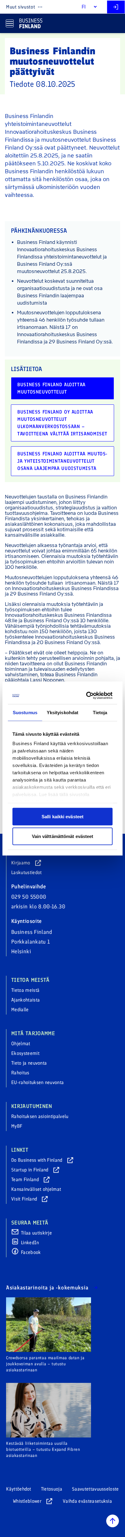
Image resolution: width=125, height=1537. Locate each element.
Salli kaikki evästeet (62, 816)
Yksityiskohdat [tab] (62, 712)
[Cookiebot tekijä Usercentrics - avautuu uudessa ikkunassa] (87, 696)
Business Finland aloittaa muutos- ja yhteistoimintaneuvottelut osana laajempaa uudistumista (62, 461)
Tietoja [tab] (100, 712)
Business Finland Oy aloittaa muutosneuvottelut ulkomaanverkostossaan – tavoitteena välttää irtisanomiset (62, 423)
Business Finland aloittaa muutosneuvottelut (51, 388)
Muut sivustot (20, 7)
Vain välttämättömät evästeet (62, 836)
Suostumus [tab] (25, 712)
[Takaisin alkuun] (112, 1521)
